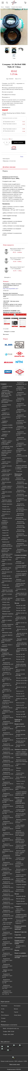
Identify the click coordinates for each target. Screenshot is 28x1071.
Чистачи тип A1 (20, 693)
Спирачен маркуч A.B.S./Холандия (20, 858)
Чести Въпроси (5, 1015)
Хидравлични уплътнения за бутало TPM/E (7, 829)
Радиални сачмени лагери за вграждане (6, 500)
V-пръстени (19, 471)
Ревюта (5, 171)
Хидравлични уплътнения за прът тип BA (7, 955)
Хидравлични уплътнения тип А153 (7, 894)
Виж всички (6, 334)
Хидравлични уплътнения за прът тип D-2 (7, 928)
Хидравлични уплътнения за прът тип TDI (7, 981)
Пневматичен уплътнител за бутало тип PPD (21, 551)
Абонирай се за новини (9, 331)
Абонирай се (7, 277)
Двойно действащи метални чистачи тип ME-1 (20, 666)
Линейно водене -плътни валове (6, 608)
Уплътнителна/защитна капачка (19, 890)
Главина (18, 757)
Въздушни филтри (21, 896)
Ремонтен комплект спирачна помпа (20, 875)
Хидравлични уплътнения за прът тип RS (7, 960)
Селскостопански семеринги (6, 405)
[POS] (9, 354)
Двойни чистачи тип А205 (21, 613)
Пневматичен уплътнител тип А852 (21, 482)
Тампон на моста (20, 781)
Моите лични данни (14, 1064)
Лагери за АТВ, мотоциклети (5, 538)
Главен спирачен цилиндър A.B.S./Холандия (20, 827)
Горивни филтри (20, 901)
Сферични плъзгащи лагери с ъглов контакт (7, 590)
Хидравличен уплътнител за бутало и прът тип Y (7, 702)
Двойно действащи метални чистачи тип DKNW (21, 650)
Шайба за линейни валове (6, 621)
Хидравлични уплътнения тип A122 (7, 882)
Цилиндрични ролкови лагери (5, 479)
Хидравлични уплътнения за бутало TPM (7, 778)
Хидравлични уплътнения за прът (6, 869)
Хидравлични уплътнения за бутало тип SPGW (7, 723)
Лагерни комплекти (7, 504)
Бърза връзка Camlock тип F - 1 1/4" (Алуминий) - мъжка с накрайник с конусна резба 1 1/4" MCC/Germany (17, 267)
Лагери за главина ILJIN (20, 764)
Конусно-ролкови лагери (6, 483)
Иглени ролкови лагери (5, 496)
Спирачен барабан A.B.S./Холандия (20, 810)
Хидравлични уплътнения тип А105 (7, 753)
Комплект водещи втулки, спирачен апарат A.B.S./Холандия (20, 853)
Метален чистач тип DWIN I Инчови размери (21, 635)
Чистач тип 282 (20, 661)
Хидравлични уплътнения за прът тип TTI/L (7, 987)
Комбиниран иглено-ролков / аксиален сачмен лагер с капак (7, 556)
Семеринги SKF (6, 431)
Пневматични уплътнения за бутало (20, 518)
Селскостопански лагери (6, 458)
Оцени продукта (6, 158)
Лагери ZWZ (5, 530)
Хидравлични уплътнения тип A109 (7, 757)
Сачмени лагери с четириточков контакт (7, 545)
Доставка (3, 1021)
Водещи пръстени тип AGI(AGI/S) (20, 741)
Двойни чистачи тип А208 (21, 623)
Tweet (21, 156)
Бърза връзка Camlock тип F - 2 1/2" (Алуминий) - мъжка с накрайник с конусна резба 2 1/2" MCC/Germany (17, 249)
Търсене (16, 1012)
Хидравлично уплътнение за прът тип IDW (21, 450)
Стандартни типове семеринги (6, 387)
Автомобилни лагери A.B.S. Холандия (7, 447)
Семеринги (3, 384)
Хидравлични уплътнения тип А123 (7, 765)
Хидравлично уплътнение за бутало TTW (7, 845)
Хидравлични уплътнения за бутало (6, 707)
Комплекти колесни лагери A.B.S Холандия (21, 760)
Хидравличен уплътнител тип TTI (21, 383)
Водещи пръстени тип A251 (20, 735)
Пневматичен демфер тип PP (20, 514)
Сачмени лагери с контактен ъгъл (6, 470)
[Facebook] (3, 1037)
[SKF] (9, 372)
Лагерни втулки (6, 509)
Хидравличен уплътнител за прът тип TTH (21, 411)
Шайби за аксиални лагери (6, 564)
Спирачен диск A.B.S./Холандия (19, 806)
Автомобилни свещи (20, 937)
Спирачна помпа (20, 887)
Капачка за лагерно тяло (6, 595)
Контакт (16, 1008)
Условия (3, 1018)
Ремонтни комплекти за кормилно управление (20, 927)
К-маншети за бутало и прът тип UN (6, 674)
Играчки (17, 950)
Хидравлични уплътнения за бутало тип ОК (7, 784)
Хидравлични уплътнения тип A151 (7, 886)
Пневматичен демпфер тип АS (20, 504)
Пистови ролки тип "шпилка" (6, 572)
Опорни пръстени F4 (21, 571)
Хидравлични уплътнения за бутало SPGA (7, 851)
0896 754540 (11, 1031)
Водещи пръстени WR (20, 727)
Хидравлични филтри (21, 903)
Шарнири (18, 768)
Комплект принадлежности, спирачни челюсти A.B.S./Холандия (20, 840)
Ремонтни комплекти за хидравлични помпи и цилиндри (21, 467)
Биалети (18, 770)
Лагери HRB (5, 535)
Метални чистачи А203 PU (20, 670)
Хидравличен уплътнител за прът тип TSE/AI (21, 388)
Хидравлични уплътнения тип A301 (7, 773)
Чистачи (17, 603)
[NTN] (19, 362)
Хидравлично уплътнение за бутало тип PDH (7, 795)
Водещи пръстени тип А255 (20, 731)
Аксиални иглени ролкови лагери (6, 568)
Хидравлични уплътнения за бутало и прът (6, 654)
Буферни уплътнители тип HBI (21, 455)
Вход (2, 1012)
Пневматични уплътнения (18, 474)
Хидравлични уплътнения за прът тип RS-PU (7, 966)
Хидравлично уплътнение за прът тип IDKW (21, 445)
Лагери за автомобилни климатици (4, 522)
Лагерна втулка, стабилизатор (19, 773)
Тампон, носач (20, 783)
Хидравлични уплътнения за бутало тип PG (7, 729)
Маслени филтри (20, 898)
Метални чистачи (20, 626)
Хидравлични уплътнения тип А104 (7, 748)
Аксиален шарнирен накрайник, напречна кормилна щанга (21, 793)
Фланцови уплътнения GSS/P (20, 580)
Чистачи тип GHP (20, 714)
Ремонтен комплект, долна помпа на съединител (20, 922)
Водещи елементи (19, 724)
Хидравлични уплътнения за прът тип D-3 (7, 934)
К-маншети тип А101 (6, 659)
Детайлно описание (9, 167)
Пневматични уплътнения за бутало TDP (21, 535)
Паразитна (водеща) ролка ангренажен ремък (6, 641)
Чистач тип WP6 (20, 696)
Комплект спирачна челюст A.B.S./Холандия (20, 821)
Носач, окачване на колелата (20, 778)
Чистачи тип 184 (20, 659)
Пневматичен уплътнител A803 (20, 526)
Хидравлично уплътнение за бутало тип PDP (7, 800)
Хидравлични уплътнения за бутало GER (7, 834)
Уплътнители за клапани (5, 417)
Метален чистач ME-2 (21, 678)
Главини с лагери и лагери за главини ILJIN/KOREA (6, 442)
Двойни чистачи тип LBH (21, 708)
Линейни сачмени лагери (6, 560)
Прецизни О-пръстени (21, 932)
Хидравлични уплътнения (4, 650)
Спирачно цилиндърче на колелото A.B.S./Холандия (19, 864)
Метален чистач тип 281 (20, 683)
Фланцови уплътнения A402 (19, 562)
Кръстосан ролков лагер (6, 629)
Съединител (18, 906)
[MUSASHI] (19, 354)
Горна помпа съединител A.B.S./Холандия (20, 910)
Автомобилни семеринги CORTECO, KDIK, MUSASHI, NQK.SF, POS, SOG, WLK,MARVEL (7, 393)
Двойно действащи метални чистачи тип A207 (20, 618)
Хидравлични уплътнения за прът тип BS (7, 874)
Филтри (17, 893)
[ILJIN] (9, 345)
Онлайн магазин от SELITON (14, 1069)
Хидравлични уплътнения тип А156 (7, 907)
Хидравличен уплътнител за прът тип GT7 (21, 433)
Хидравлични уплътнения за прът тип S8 (7, 975)
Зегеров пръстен (6, 576)
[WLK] (19, 372)
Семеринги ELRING (7, 425)
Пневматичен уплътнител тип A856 (21, 495)
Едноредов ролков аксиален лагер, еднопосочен (6, 550)
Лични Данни (17, 1015)
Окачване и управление (21, 749)
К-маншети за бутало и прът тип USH (6, 685)
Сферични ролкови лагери (6, 492)
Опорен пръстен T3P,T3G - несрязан (20, 599)
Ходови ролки (5, 541)
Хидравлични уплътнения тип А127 (7, 769)
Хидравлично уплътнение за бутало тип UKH (7, 864)
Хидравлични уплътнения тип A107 (7, 663)
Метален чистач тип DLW (21, 630)
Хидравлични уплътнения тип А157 (7, 911)
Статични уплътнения (21, 555)
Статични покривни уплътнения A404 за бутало (20, 575)
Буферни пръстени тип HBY (7, 970)
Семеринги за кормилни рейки (5, 413)
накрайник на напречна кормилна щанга (20, 788)
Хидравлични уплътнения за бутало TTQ (7, 840)
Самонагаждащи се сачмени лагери (6, 474)
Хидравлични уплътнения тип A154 (7, 899)
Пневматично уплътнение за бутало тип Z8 (21, 545)
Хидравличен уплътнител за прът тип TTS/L (21, 394)
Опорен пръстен (6, 511)
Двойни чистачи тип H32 (21, 699)
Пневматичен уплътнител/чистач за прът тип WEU (21, 509)
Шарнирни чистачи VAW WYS (21, 639)
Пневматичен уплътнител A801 (20, 522)
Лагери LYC (5, 532)
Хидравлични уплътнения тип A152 (7, 890)
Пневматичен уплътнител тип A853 (21, 487)
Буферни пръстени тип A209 (7, 919)
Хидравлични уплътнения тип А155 (7, 903)
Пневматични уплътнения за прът (20, 478)
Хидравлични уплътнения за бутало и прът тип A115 (7, 668)
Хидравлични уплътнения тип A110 (7, 761)
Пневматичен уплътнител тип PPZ (21, 540)
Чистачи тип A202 (21, 605)
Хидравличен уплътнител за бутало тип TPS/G (7, 817)
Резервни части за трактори (20, 946)
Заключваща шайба (7, 578)
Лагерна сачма (5, 602)
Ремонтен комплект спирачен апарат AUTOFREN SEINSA (20, 880)
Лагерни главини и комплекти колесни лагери (6, 488)
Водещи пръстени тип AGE (20, 746)
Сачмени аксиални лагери (6, 466)
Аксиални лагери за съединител (6, 645)
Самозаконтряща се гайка (6, 581)
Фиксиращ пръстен (7, 518)
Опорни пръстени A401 (20, 558)
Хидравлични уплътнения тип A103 (7, 744)
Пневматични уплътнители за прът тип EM (21, 500)
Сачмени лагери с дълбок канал (6, 462)
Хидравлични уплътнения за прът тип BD (7, 943)
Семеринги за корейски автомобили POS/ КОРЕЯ (6, 401)
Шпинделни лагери (7, 632)
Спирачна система (19, 797)
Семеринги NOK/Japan (4, 435)
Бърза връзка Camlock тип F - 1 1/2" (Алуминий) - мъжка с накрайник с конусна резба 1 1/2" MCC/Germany (17, 258)
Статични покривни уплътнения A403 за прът (20, 567)
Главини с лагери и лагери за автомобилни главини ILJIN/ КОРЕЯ (21, 753)
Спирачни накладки (21, 884)
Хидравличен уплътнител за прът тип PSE (21, 416)
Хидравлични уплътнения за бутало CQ (7, 734)
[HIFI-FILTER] (9, 362)
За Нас (2, 1008)
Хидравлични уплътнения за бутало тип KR (7, 717)
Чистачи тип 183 (20, 656)
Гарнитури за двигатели (18, 720)
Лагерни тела (5, 506)
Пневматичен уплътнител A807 (20, 530)
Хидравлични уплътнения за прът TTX (21, 439)
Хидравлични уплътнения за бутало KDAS (7, 712)
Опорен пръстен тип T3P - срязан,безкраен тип (21, 595)
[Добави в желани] (24, 138)
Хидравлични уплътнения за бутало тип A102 (7, 740)
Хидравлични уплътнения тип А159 (7, 915)
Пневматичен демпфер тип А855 (21, 491)
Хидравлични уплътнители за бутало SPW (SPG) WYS (7, 858)
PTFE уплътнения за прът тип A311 (7, 923)
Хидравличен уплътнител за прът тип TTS (21, 405)
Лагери (2, 438)
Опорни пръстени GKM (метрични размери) (20, 585)
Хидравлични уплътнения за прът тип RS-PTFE (21, 422)
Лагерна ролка (6, 587)
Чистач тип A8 (20, 705)
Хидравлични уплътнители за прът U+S (7, 949)
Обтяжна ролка (6, 604)
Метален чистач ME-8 (21, 680)
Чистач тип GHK (20, 711)
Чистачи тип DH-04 (21, 716)
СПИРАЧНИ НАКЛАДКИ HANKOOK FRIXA (20, 802)
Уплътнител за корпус (5, 515)
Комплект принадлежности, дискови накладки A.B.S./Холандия (20, 833)
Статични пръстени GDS (20, 590)
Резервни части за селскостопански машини (19, 942)
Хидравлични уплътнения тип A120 (7, 878)
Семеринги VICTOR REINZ (7, 428)
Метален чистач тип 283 (20, 688)
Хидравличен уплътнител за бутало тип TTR (7, 812)
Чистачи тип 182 (20, 654)
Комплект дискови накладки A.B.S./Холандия (20, 815)
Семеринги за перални (5, 409)
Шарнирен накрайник (7, 613)
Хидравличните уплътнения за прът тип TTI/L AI (7, 992)
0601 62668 (11, 1034)
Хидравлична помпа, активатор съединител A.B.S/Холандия (21, 916)
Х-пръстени (18, 934)
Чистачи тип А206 (21, 610)
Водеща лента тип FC (21, 738)
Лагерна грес (5, 585)
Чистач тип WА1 (20, 702)
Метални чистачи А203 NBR (20, 674)
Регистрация (17, 1005)
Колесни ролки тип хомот (6, 617)
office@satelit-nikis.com (13, 1028)
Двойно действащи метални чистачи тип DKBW (21, 644)
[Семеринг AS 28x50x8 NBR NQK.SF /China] (14, 44)
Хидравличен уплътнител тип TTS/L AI (20, 400)
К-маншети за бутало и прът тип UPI (6, 691)
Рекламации (4, 1005)
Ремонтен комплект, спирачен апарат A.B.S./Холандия (20, 847)
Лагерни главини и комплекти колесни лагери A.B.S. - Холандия (6, 453)
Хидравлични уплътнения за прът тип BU (21, 428)
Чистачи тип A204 (21, 608)
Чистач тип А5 (20, 691)
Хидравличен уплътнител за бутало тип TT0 (7, 806)
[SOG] (19, 345)
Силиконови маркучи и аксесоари (21, 956)
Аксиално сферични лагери (6, 635)
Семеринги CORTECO (4, 422)
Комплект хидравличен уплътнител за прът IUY (21, 461)
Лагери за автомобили (4, 527)
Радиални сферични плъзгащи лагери (6, 599)
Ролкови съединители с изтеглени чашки (7, 625)
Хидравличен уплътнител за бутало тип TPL (7, 823)
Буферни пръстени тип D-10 (7, 938)
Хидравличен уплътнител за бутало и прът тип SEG (7, 696)
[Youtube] (6, 1037)
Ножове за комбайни (20, 953)
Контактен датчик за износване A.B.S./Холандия (21, 871)
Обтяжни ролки (6, 611)
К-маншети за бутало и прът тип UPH (6, 679)
